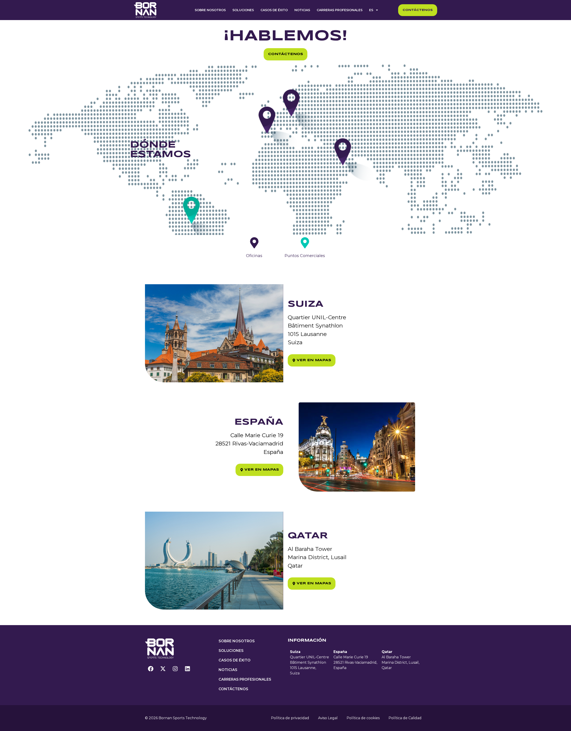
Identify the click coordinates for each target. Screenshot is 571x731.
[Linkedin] (187, 668)
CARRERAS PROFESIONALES (339, 10)
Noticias (302, 10)
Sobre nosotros (210, 10)
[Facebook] (150, 668)
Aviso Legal (328, 718)
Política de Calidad (405, 718)
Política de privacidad (290, 718)
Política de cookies (363, 718)
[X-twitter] (162, 668)
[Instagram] (175, 668)
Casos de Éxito (274, 10)
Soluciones (243, 10)
